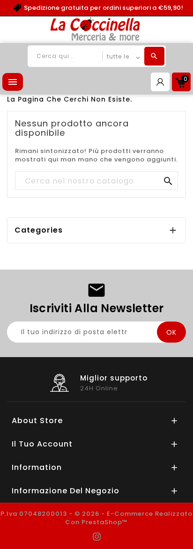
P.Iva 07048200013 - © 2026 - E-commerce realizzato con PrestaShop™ (96, 518)
